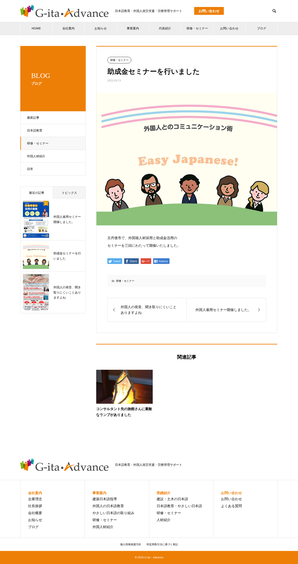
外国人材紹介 (36, 156)
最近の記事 (36, 193)
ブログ (261, 28)
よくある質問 (231, 505)
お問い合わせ (229, 28)
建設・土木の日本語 (172, 498)
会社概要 (35, 512)
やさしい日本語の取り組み (113, 512)
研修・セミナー (197, 28)
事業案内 (133, 28)
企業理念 (35, 498)
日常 (30, 169)
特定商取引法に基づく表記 (162, 544)
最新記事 (33, 117)
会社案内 (68, 28)
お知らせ (100, 28)
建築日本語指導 (104, 498)
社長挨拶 (35, 505)
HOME (36, 28)
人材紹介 (164, 519)
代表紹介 (165, 28)
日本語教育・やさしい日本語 (179, 505)
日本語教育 (34, 130)
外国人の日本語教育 (108, 505)
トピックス (69, 193)
